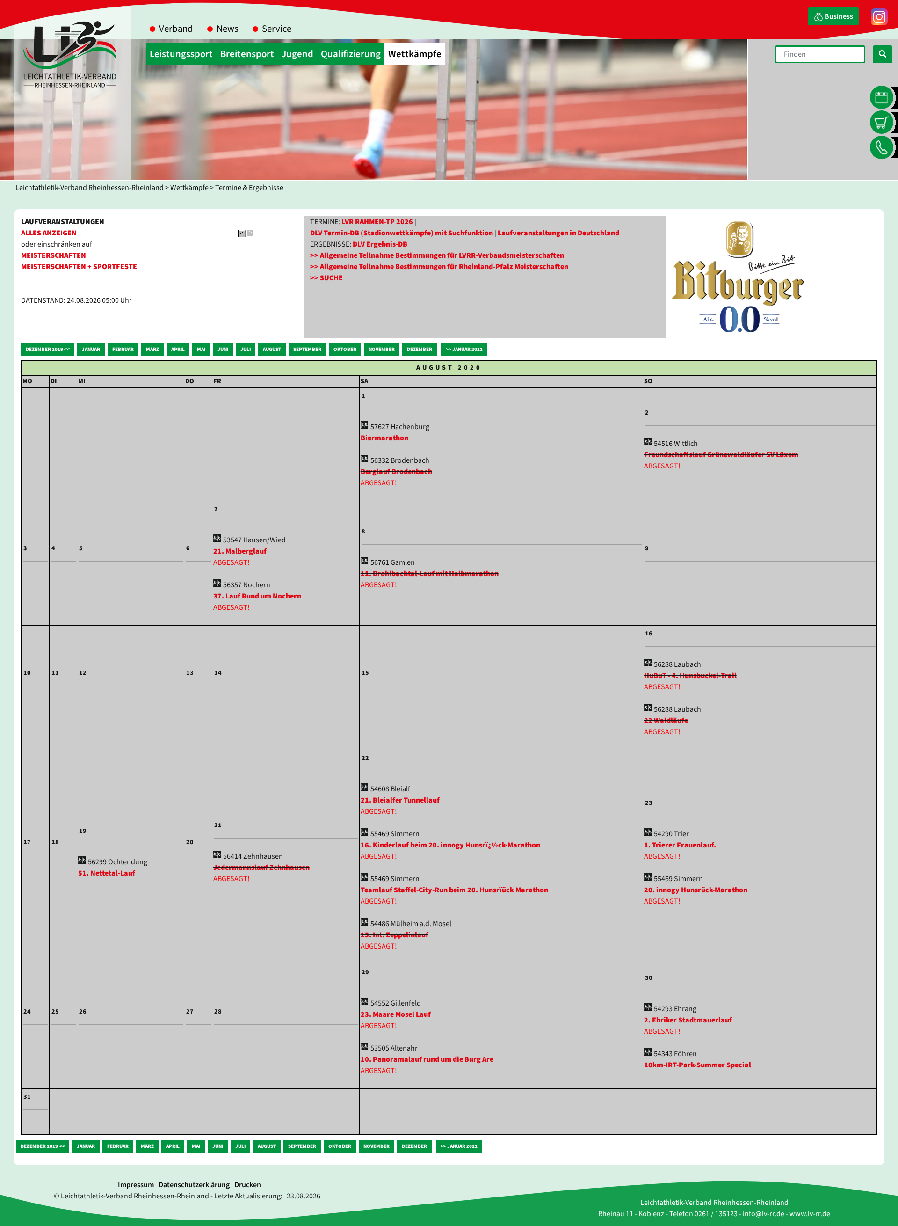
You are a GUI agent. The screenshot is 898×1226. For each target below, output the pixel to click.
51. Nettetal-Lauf (106, 873)
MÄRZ (152, 349)
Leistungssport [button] (181, 54)
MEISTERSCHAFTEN (53, 255)
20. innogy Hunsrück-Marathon (695, 890)
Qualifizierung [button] (351, 54)
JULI (245, 349)
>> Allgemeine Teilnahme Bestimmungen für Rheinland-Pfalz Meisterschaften (439, 267)
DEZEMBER (419, 349)
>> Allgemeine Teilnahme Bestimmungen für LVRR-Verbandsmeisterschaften (437, 255)
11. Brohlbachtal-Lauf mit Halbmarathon (430, 574)
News (228, 29)
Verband (176, 29)
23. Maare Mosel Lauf (396, 1014)
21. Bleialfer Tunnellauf (400, 800)
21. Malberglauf (240, 551)
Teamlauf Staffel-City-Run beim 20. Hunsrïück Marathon (454, 890)
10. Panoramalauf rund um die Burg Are (427, 1059)
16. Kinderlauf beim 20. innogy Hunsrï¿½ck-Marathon (450, 845)
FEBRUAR (123, 349)
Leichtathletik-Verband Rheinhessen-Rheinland (89, 187)
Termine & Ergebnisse (249, 187)
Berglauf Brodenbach (396, 472)
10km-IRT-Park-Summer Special (697, 1065)
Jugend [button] (297, 54)
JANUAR (91, 349)
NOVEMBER (382, 349)
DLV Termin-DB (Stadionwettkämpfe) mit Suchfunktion (401, 233)
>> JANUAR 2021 (464, 349)
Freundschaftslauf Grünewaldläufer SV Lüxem (721, 455)
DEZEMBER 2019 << (48, 349)
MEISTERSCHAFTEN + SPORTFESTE (79, 267)
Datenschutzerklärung (194, 1185)
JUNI (222, 349)
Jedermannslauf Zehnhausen (261, 867)
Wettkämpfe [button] (415, 54)
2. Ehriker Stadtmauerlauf (688, 1020)
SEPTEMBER (307, 349)
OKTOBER (344, 349)
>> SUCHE (326, 278)
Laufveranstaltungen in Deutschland (558, 233)
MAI (201, 349)
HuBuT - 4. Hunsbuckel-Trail (690, 676)
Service (276, 29)
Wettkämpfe (189, 187)
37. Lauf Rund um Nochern (257, 596)
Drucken (247, 1185)
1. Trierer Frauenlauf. (680, 845)
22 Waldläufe (666, 720)
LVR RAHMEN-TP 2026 (377, 222)
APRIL (178, 349)
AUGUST (272, 349)
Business (838, 16)
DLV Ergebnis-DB (380, 244)
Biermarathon (384, 438)
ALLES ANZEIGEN (49, 233)
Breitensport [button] (247, 54)
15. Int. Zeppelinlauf (394, 935)
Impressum (136, 1185)
